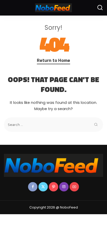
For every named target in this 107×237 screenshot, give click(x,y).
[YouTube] (74, 186)
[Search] (100, 8)
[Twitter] (43, 186)
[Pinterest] (53, 186)
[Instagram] (64, 186)
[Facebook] (32, 186)
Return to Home (53, 60)
